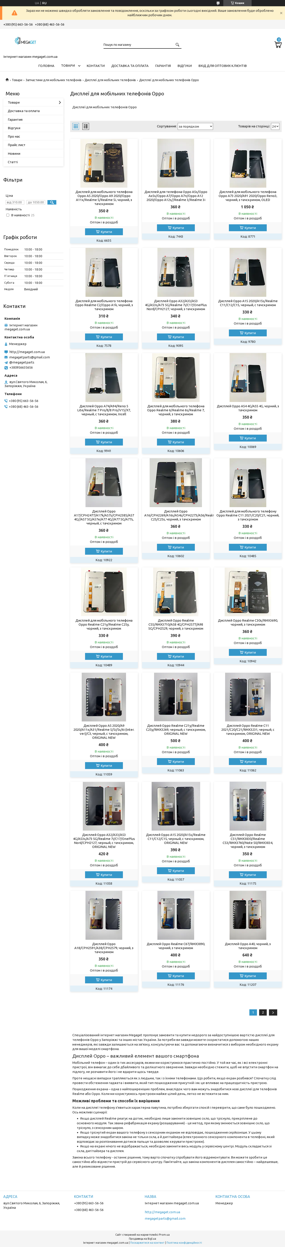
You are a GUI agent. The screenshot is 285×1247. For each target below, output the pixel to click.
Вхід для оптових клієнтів (222, 66)
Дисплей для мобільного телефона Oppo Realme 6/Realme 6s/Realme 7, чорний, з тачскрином (176, 410)
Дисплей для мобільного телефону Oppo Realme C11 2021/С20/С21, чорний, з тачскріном (247, 515)
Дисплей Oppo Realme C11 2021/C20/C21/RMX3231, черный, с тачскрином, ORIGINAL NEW (247, 729)
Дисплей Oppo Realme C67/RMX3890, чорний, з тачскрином (176, 946)
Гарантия (15, 119)
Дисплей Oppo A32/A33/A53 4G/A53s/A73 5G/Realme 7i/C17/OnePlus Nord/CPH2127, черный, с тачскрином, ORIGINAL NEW (104, 841)
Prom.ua (164, 1234)
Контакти (96, 66)
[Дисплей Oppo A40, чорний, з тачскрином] (247, 915)
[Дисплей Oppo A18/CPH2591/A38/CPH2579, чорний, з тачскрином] (104, 915)
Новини (14, 153)
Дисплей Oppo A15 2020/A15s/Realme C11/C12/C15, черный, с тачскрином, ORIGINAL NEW (176, 839)
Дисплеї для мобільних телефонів (110, 80)
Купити (106, 232)
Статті (13, 162)
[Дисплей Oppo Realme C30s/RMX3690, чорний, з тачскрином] (247, 591)
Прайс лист (16, 145)
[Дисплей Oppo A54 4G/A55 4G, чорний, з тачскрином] (247, 377)
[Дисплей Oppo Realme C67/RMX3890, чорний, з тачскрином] (176, 915)
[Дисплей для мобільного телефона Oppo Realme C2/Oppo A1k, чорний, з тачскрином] (104, 272)
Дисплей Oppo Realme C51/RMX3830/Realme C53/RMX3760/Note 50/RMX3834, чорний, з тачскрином (248, 841)
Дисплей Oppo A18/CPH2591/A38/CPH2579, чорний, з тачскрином (103, 948)
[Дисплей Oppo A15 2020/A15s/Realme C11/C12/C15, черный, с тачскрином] (247, 272)
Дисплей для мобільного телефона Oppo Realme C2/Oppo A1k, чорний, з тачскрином (104, 305)
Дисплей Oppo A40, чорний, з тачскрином (248, 946)
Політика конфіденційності (184, 1242)
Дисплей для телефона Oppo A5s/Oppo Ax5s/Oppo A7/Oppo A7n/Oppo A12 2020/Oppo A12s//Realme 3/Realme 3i (176, 196)
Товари (68, 65)
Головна (46, 66)
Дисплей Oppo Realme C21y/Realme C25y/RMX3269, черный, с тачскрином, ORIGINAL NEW (176, 729)
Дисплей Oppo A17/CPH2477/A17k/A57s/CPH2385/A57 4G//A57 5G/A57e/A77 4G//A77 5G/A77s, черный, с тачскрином (104, 517)
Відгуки (184, 66)
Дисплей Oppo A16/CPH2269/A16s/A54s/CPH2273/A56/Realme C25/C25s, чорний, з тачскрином (175, 515)
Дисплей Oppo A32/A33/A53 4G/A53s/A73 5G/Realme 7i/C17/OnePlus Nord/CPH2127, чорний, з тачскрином (176, 305)
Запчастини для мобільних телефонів (53, 80)
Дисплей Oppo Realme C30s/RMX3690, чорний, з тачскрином (248, 622)
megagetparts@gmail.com (29, 357)
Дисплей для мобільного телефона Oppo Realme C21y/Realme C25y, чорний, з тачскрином (103, 624)
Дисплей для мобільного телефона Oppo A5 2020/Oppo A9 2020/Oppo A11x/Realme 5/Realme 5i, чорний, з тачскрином (103, 198)
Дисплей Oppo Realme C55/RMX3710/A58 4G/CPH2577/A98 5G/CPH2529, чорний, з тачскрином (175, 624)
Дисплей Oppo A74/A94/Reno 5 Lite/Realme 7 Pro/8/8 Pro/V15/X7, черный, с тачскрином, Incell (104, 410)
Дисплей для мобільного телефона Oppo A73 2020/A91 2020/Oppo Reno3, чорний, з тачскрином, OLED (248, 196)
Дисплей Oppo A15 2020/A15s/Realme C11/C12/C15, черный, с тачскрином (248, 303)
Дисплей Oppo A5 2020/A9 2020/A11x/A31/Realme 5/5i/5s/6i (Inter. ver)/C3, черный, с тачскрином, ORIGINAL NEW (103, 731)
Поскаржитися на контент (147, 1242)
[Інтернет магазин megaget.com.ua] (25, 41)
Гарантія (163, 66)
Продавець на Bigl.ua (142, 1238)
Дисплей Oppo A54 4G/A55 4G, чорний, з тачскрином (248, 408)
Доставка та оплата (130, 66)
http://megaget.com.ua (27, 352)
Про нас (14, 136)
